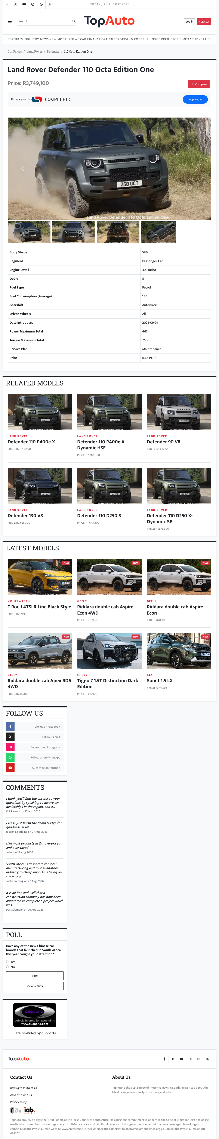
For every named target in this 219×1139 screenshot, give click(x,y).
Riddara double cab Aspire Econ (175, 610)
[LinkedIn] (49, 4)
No (13, 967)
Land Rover (34, 51)
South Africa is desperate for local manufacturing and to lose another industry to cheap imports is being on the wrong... (34, 870)
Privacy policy (18, 1102)
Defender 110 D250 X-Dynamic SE (169, 518)
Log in (189, 21)
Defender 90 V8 (163, 442)
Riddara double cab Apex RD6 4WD (39, 683)
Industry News (36, 39)
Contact (186, 39)
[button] (29, 232)
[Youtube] (24, 4)
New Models (59, 39)
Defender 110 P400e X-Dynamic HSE (101, 445)
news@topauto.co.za (23, 1087)
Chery (82, 674)
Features (15, 39)
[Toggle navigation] (10, 21)
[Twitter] (15, 4)
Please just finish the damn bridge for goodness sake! (34, 825)
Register (204, 21)
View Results (35, 985)
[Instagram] (32, 4)
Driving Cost (131, 39)
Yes (13, 962)
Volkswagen (19, 601)
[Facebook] (7, 4)
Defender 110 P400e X (31, 442)
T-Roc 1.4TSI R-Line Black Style (39, 607)
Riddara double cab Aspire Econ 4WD (105, 610)
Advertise (202, 39)
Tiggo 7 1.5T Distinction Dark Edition (107, 683)
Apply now (195, 99)
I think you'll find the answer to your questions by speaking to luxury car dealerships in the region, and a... (33, 803)
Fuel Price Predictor (161, 39)
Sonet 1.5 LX (160, 680)
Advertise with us (21, 1094)
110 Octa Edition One (78, 51)
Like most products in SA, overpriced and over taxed (33, 845)
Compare (201, 84)
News (75, 39)
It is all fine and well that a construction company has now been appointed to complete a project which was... (34, 899)
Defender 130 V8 (25, 515)
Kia (150, 674)
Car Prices (110, 39)
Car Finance (90, 39)
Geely (82, 601)
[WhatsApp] (41, 4)
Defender (53, 51)
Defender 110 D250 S (99, 515)
